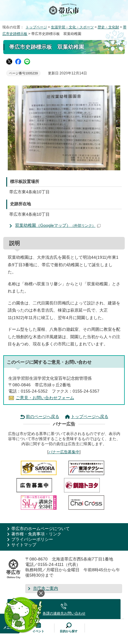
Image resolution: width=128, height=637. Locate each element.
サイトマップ (23, 545)
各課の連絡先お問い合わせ (64, 613)
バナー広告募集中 (64, 452)
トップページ (36, 27)
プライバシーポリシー (32, 539)
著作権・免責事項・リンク (36, 534)
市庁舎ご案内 (45, 588)
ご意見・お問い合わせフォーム (45, 398)
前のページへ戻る (42, 416)
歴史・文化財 (108, 27)
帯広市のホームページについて (40, 528)
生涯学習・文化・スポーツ (72, 27)
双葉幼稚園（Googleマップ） (55, 225)
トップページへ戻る (89, 416)
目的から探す (69, 631)
